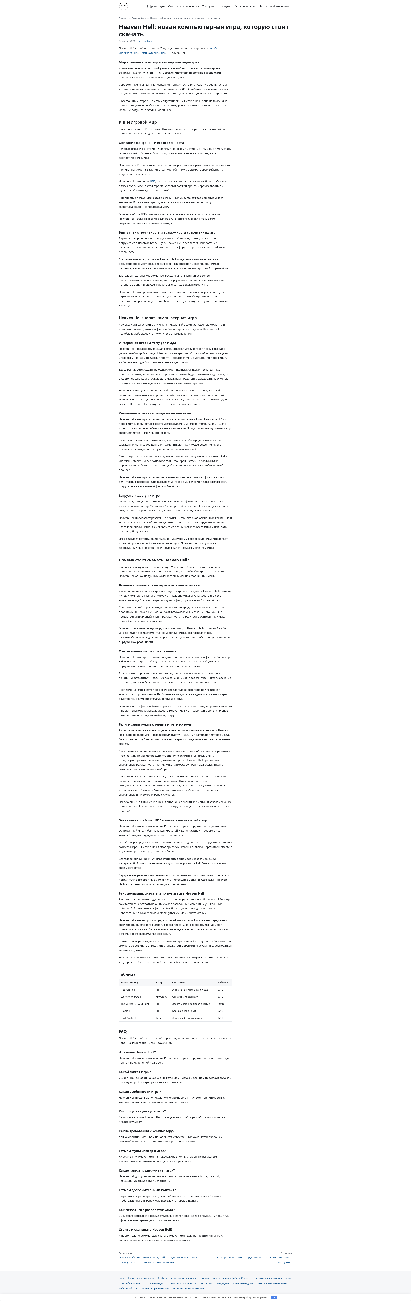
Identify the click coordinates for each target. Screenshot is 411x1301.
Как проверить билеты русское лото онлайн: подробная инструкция (254, 1258)
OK (274, 1297)
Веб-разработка (128, 1288)
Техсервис (208, 6)
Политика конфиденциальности (272, 1278)
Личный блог (139, 18)
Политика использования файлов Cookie (225, 1278)
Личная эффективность (155, 1288)
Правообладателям (130, 1283)
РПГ (152, 181)
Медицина (224, 6)
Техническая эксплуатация (188, 1288)
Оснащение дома (245, 6)
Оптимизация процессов (183, 6)
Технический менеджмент (276, 6)
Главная (123, 18)
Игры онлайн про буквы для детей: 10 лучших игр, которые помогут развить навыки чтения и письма (158, 1258)
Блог (121, 1278)
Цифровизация (155, 6)
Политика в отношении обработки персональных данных (162, 1278)
